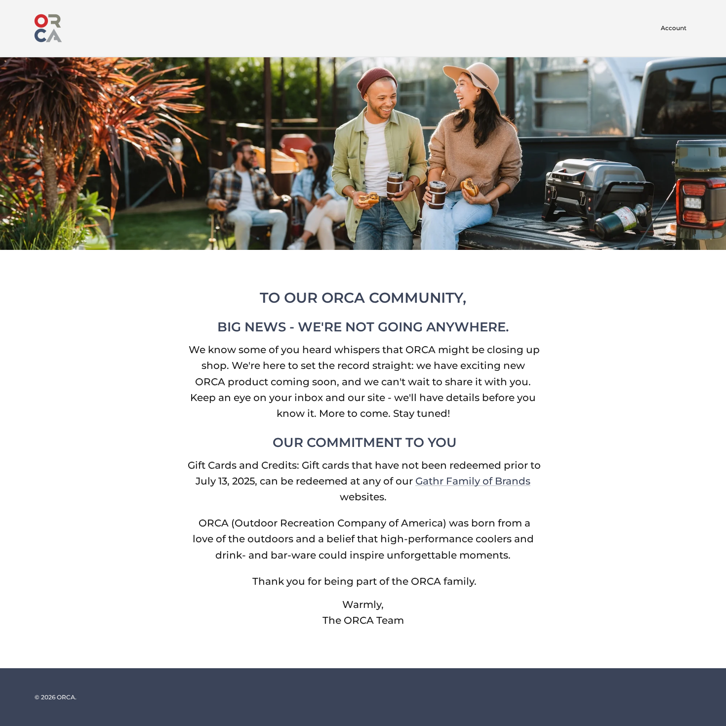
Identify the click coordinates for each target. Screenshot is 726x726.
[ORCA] (48, 28)
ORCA (66, 697)
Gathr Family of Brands (472, 481)
